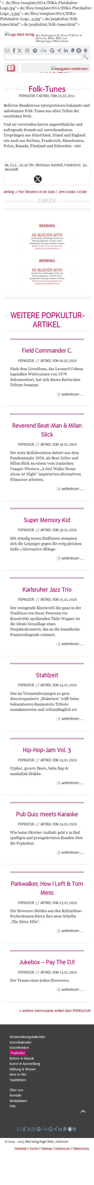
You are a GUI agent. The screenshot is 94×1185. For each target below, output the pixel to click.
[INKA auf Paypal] (73, 51)
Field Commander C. (47, 350)
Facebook (28, 179)
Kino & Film (18, 1074)
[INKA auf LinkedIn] (66, 51)
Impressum (62, 1148)
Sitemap (46, 1148)
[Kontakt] (7, 51)
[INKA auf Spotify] (35, 51)
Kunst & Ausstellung (25, 1063)
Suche (34, 1148)
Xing (67, 179)
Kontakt (15, 1095)
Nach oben (48, 1111)
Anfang (9, 191)
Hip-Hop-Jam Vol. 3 (47, 749)
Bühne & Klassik (22, 1058)
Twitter (38, 179)
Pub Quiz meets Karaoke (47, 813)
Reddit (47, 179)
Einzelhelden (19, 1047)
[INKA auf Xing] (60, 51)
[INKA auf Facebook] (14, 51)
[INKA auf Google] (52, 51)
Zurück (47, 200)
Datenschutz (81, 1148)
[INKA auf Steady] (78, 50)
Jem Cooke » (68, 191)
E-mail (9, 179)
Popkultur (26, 360)
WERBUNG (47, 225)
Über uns (16, 1090)
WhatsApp (18, 179)
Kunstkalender (21, 1042)
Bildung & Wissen (23, 1069)
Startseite (20, 1148)
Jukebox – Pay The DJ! (47, 961)
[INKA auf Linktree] (85, 50)
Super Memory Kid (47, 519)
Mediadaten (18, 1100)
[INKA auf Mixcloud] (44, 51)
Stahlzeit (47, 674)
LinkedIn (57, 179)
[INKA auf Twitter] (19, 50)
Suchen (86, 57)
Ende (83, 191)
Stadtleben (18, 1080)
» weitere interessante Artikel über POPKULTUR (54, 1010)
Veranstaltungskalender (27, 1036)
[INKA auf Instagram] (27, 51)
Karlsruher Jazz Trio (47, 589)
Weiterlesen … (72, 394)
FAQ (12, 1106)
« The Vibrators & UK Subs (35, 191)
